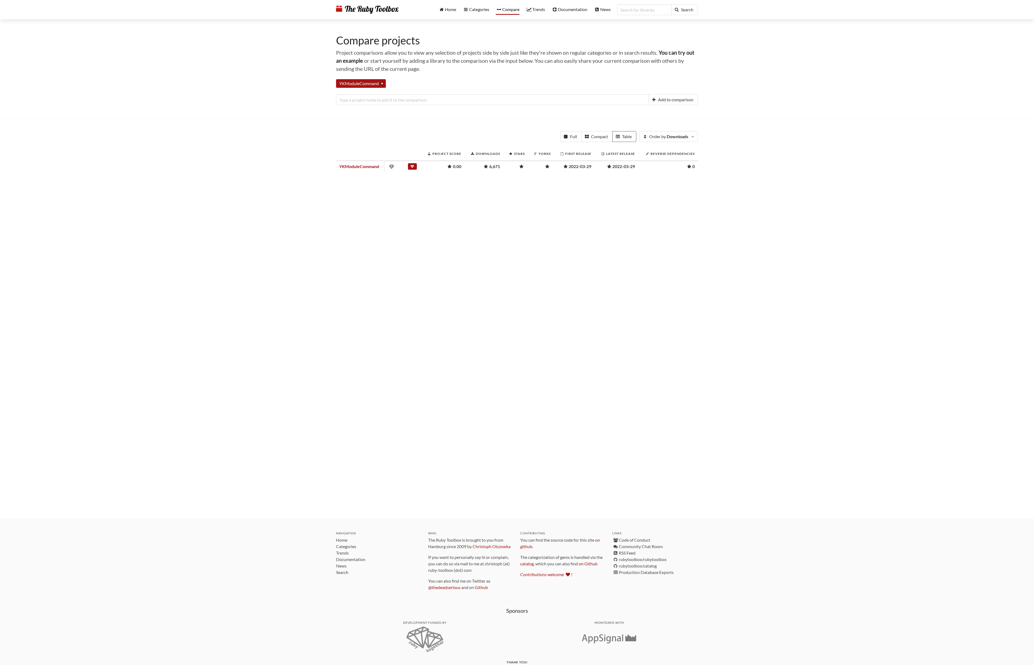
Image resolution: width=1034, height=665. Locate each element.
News (341, 565)
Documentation (350, 559)
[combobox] (492, 99)
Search (342, 572)
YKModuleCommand (359, 166)
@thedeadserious (444, 587)
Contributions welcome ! (546, 574)
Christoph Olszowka (492, 546)
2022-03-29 (580, 166)
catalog (527, 563)
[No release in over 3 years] (413, 167)
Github (481, 587)
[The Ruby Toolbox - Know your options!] (367, 9)
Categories (346, 546)
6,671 (494, 166)
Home (341, 539)
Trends (342, 552)
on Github (588, 563)
